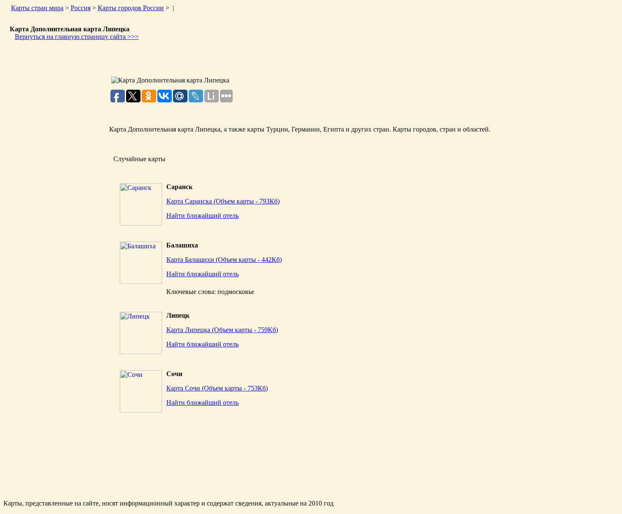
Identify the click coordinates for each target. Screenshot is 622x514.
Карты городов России (131, 7)
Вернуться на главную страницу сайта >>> (77, 36)
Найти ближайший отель (202, 215)
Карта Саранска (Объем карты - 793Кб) (223, 201)
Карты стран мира (37, 7)
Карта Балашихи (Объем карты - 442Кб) (224, 259)
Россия (81, 7)
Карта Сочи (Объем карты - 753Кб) (217, 388)
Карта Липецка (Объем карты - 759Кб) (222, 329)
